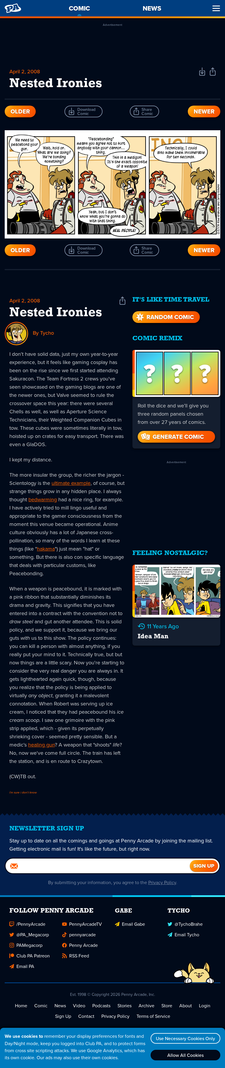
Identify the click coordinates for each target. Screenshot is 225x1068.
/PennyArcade (30, 924)
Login (204, 1005)
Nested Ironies (55, 313)
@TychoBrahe (189, 924)
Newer (204, 111)
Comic (40, 1005)
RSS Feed (79, 955)
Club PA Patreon (33, 955)
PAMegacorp (29, 945)
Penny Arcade (83, 945)
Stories (124, 1005)
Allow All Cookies (185, 1055)
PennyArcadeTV (85, 924)
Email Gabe (133, 924)
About (185, 1005)
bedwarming (42, 499)
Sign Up (63, 1016)
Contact (86, 1016)
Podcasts (101, 1005)
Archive (146, 1005)
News (60, 1005)
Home (21, 1005)
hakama (46, 548)
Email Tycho (187, 934)
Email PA (25, 966)
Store (166, 1005)
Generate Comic (178, 436)
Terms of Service (153, 1016)
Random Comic (170, 317)
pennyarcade (82, 934)
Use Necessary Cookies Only (185, 1038)
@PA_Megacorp (32, 934)
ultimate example (71, 483)
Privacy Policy (162, 882)
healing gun (41, 744)
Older (20, 111)
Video (79, 1005)
